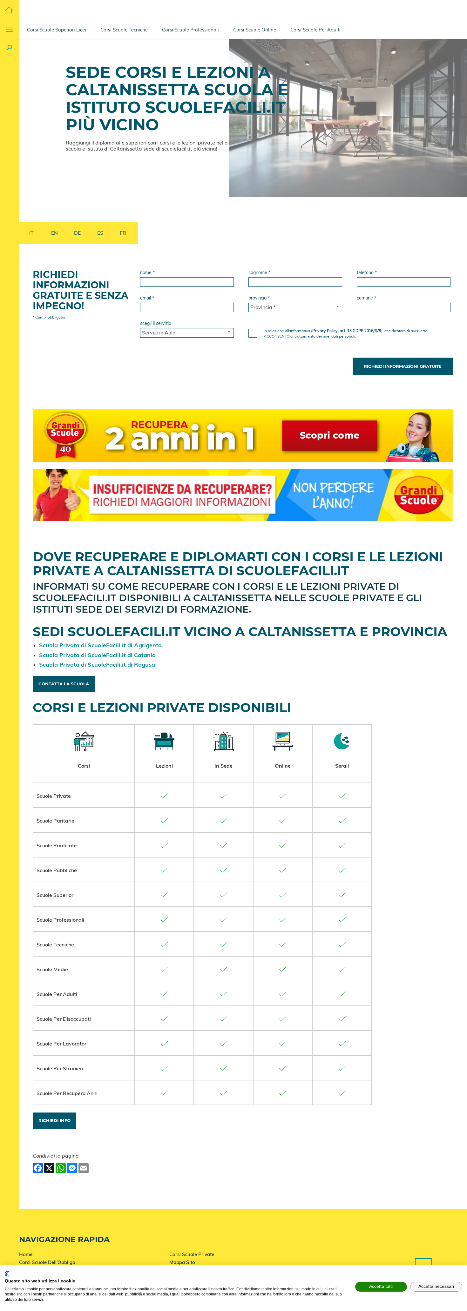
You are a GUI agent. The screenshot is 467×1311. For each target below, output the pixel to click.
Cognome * (259, 272)
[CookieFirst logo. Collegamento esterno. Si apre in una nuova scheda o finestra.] (7, 1274)
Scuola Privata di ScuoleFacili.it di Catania (97, 655)
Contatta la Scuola (63, 683)
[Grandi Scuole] (9, 10)
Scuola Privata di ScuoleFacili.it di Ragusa (97, 664)
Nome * (147, 272)
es (100, 233)
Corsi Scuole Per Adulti (315, 30)
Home (25, 1254)
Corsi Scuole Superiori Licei (56, 30)
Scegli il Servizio (155, 323)
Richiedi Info (54, 1120)
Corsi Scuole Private (191, 1254)
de (77, 233)
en (54, 233)
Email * (147, 298)
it (31, 233)
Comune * (366, 298)
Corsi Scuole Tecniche (124, 30)
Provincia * (259, 298)
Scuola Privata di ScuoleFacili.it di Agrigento (100, 645)
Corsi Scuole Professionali (190, 30)
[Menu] (9, 29)
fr (123, 233)
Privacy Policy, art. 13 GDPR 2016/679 (346, 330)
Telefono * (367, 272)
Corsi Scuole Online (254, 30)
